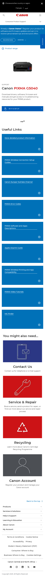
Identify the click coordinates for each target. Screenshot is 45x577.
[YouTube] (34, 567)
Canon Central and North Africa (21, 562)
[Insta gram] (17, 567)
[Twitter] (28, 567)
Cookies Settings (34, 555)
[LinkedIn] (23, 567)
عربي (26, 8)
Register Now (8, 40)
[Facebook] (11, 567)
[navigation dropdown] (40, 15)
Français (19, 8)
